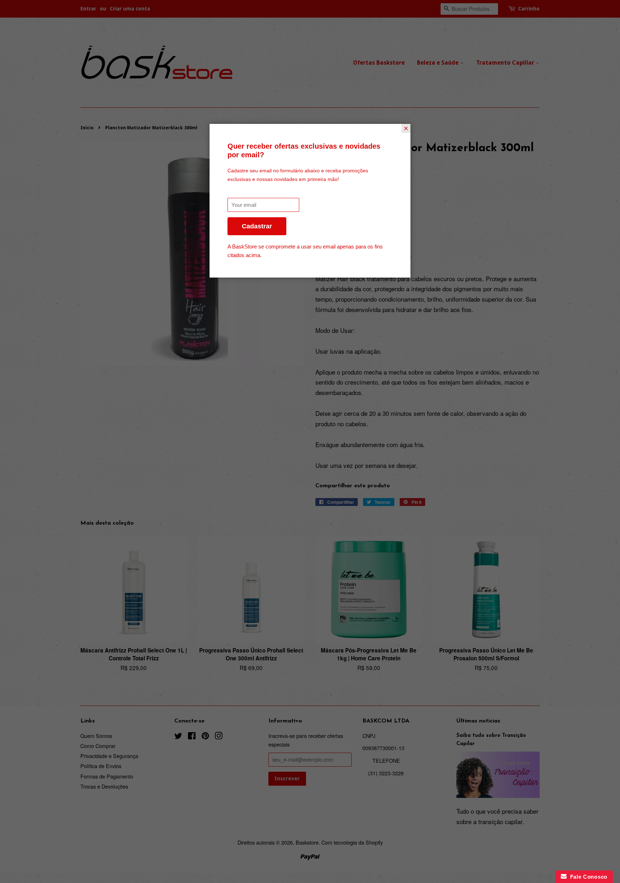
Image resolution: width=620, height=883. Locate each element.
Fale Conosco (587, 877)
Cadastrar (257, 226)
